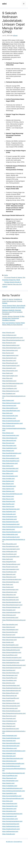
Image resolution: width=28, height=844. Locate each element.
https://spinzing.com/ (8, 529)
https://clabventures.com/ (10, 463)
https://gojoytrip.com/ (8, 627)
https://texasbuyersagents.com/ (11, 657)
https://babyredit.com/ (9, 455)
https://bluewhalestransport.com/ (12, 605)
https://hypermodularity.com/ (11, 365)
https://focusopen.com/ (9, 445)
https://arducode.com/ (9, 514)
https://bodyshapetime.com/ (10, 461)
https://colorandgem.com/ (10, 819)
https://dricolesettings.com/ (10, 582)
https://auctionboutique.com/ (11, 685)
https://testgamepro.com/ (10, 675)
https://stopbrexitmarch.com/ (11, 829)
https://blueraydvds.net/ (9, 695)
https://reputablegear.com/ (10, 629)
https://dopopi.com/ (8, 450)
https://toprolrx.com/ (8, 783)
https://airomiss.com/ (8, 683)
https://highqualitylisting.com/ (11, 650)
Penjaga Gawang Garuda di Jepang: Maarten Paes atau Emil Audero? (12, 284)
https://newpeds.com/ (8, 610)
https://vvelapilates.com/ (9, 786)
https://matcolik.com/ (8, 834)
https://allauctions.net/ (9, 594)
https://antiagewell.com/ (9, 516)
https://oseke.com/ (8, 587)
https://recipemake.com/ (9, 735)
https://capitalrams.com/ (9, 448)
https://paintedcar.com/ (9, 381)
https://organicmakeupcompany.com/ (13, 637)
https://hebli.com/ (7, 373)
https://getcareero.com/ (9, 808)
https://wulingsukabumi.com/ (11, 537)
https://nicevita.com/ (8, 332)
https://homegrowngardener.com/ (12, 821)
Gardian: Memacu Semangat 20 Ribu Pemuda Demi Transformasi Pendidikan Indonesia (13, 318)
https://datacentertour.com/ (10, 391)
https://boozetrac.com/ (9, 360)
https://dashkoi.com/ (8, 700)
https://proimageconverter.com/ (11, 667)
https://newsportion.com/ (9, 806)
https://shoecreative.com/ (10, 370)
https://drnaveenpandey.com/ (11, 706)
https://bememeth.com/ (9, 358)
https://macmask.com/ (9, 718)
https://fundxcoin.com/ (9, 342)
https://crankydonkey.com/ (10, 617)
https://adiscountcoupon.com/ (11, 403)
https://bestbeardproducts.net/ (11, 602)
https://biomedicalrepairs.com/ (11, 348)
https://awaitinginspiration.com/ (11, 453)
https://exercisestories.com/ (10, 435)
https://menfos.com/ (8, 504)
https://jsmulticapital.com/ (10, 476)
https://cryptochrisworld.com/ (11, 421)
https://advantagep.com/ (9, 438)
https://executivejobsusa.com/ (11, 711)
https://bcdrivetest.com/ (9, 519)
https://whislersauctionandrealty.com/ (13, 791)
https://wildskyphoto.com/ (10, 534)
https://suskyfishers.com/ (9, 655)
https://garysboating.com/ (10, 624)
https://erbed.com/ (8, 433)
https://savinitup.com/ (8, 670)
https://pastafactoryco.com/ (10, 728)
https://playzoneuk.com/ (9, 640)
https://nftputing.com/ (8, 723)
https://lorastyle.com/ (8, 501)
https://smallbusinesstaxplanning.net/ (13, 773)
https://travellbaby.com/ (9, 680)
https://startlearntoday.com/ (10, 673)
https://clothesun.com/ (9, 418)
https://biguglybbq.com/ (9, 544)
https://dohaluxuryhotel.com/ (11, 703)
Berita (6, 275)
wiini (4, 4)
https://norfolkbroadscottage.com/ (12, 383)
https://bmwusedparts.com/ (10, 458)
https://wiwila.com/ (8, 642)
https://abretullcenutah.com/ (10, 745)
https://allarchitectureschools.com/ (12, 758)
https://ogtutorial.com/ (9, 740)
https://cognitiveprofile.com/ (10, 698)
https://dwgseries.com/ (9, 811)
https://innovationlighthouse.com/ (12, 494)
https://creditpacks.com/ (9, 388)
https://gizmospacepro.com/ (10, 569)
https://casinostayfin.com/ (10, 415)
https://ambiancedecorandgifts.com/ (13, 763)
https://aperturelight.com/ (10, 375)
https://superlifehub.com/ (9, 775)
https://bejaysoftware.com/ (10, 693)
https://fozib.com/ (7, 584)
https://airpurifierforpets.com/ (11, 410)
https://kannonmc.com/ (9, 716)
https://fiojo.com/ (7, 378)
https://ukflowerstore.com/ (10, 831)
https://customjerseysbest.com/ (11, 579)
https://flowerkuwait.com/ (10, 363)
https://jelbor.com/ (7, 473)
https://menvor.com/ (8, 506)
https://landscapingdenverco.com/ (12, 337)
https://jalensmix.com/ (9, 574)
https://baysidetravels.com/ (10, 599)
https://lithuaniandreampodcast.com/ (13, 340)
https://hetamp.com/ (8, 491)
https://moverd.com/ (8, 443)
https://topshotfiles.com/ (9, 678)
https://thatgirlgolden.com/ (10, 780)
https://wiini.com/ (7, 413)
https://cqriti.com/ (7, 559)
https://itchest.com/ (8, 496)
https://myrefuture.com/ (9, 554)
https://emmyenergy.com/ (10, 708)
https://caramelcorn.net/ (9, 816)
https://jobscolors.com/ (9, 577)
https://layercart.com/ (8, 634)
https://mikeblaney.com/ (9, 721)
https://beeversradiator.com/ (10, 345)
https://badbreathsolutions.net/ (11, 688)
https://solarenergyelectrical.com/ (12, 813)
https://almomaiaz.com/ (9, 761)
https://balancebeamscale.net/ (11, 690)
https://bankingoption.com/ (10, 645)
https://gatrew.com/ (8, 488)
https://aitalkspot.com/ (9, 753)
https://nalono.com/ (8, 400)
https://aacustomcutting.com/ (11, 743)
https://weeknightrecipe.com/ (11, 738)
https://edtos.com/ (7, 466)
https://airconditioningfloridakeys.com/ (13, 751)
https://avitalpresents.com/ (10, 597)
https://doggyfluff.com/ (9, 561)
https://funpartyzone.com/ (10, 566)
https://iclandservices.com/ (10, 521)
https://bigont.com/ (8, 483)
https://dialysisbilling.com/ (10, 408)
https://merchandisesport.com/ (11, 532)
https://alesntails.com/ (9, 756)
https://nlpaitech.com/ (8, 726)
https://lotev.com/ (7, 801)
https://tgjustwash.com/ (9, 778)
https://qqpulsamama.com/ (10, 355)
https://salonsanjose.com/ (10, 350)
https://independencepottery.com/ (12, 423)
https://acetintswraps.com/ (10, 589)
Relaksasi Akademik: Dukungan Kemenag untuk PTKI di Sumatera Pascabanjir (12, 312)
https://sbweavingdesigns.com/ (11, 652)
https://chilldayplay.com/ (9, 551)
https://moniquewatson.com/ (10, 524)
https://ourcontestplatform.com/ (11, 796)
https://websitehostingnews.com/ (12, 788)
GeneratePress (18, 841)
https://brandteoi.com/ (9, 486)
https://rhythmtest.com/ (9, 386)
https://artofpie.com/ (8, 478)
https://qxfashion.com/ (9, 511)
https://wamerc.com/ (8, 426)
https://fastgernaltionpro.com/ (11, 564)
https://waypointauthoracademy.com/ (13, 660)
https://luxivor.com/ (8, 353)
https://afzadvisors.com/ (9, 592)
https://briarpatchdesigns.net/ (11, 607)
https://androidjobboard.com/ (11, 766)
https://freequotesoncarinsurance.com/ (14, 713)
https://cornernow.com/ (9, 405)
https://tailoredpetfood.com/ (10, 662)
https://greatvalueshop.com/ (10, 824)
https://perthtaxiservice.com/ (11, 509)
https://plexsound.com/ (9, 440)
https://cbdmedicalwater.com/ (11, 612)
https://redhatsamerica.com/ (10, 826)
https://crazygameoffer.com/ (10, 556)
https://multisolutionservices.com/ (12, 527)
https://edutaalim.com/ (9, 368)
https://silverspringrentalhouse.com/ (13, 798)
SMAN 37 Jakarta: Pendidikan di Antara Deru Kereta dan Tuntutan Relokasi (12, 301)
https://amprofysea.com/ (9, 803)
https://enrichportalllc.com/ (10, 468)
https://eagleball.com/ (8, 393)
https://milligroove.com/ (9, 335)
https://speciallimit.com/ (9, 793)
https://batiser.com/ (8, 481)
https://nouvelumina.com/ (10, 632)
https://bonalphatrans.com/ (10, 546)
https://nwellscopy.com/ (9, 572)
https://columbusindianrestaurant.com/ (14, 665)
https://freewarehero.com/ (10, 471)
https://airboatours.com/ (9, 748)
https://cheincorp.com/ (9, 615)
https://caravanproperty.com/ (11, 549)
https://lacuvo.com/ (8, 499)
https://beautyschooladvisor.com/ (12, 647)
